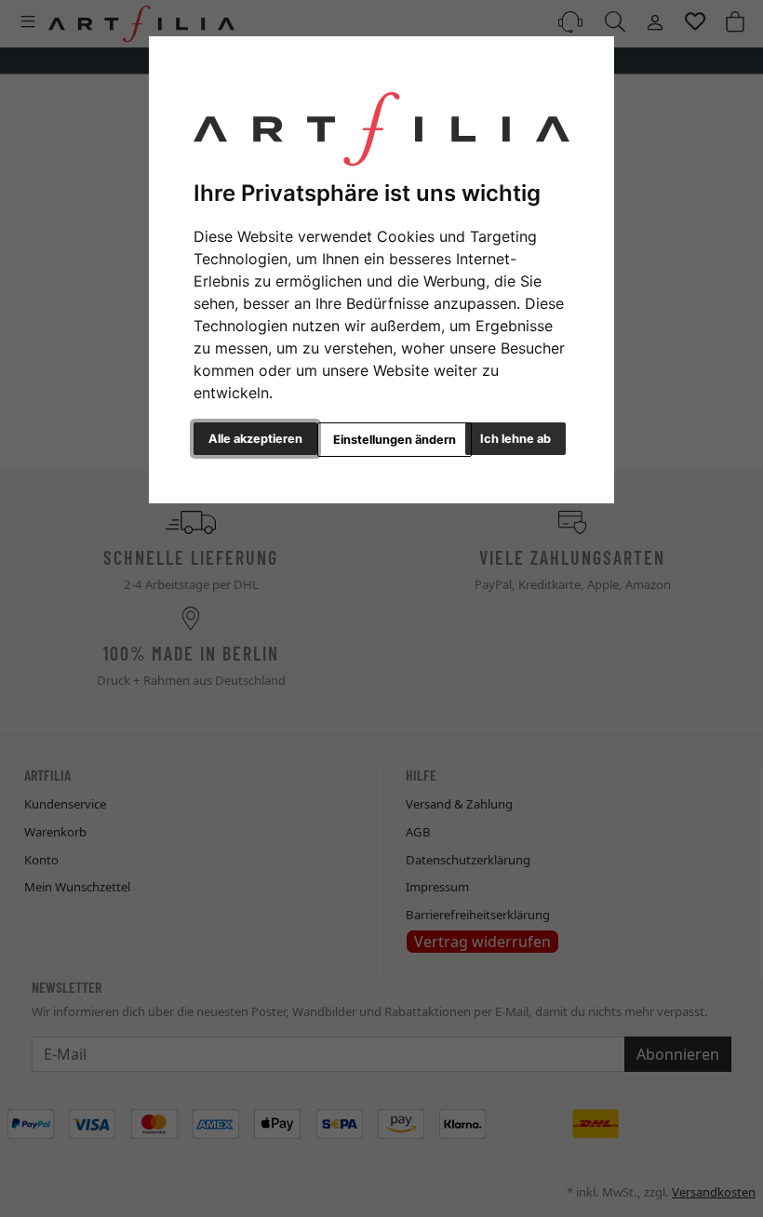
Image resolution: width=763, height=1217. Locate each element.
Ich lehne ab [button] (515, 439)
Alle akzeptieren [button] (255, 439)
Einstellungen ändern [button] (394, 440)
